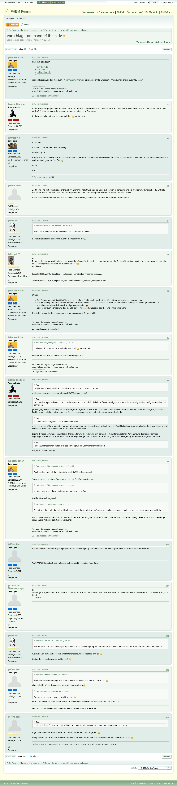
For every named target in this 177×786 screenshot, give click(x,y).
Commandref (135, 12)
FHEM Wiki (151, 12)
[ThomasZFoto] (9, 747)
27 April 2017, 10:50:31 (40, 717)
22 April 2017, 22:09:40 (40, 635)
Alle (35, 49)
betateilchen (17, 57)
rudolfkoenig (17, 104)
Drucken (166, 50)
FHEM (120, 12)
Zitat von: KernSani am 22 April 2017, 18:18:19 (53, 641)
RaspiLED (15, 254)
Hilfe (133, 783)
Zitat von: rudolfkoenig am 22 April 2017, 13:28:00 (55, 466)
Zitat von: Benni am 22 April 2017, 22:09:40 (52, 675)
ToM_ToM (15, 716)
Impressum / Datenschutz (98, 12)
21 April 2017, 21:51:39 (40, 104)
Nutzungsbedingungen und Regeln (149, 783)
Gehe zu (134, 768)
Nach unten (11, 49)
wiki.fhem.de (42, 69)
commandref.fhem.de (74, 80)
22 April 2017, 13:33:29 (40, 461)
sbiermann (16, 185)
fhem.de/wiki (88, 434)
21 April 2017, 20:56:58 (40, 57)
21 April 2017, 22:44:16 (40, 138)
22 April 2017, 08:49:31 (40, 220)
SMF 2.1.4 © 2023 (10, 783)
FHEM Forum (21, 11)
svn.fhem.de (42, 67)
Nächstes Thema (162, 42)
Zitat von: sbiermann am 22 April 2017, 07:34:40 (54, 226)
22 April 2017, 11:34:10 (40, 254)
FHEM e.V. (167, 12)
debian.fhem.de (44, 72)
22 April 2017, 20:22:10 (40, 585)
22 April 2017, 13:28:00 (40, 380)
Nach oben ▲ (168, 783)
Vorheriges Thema (144, 42)
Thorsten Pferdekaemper (16, 587)
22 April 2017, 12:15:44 (40, 290)
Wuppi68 (15, 137)
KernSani (15, 544)
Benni (13, 220)
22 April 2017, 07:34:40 (40, 185)
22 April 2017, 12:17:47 (40, 337)
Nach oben (10, 756)
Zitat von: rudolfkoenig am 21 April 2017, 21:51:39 (55, 342)
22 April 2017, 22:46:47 (40, 669)
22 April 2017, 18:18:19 (40, 544)
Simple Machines (22, 783)
